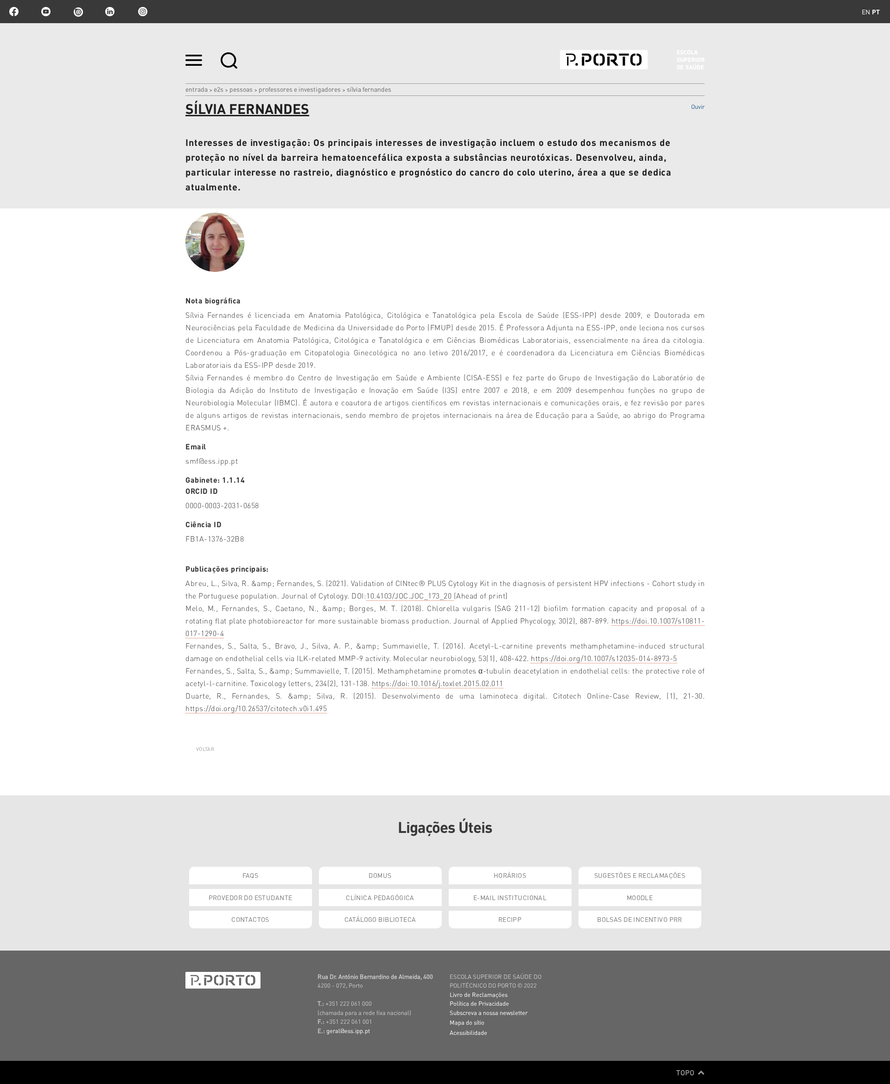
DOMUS (380, 875)
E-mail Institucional (510, 897)
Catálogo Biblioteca (380, 919)
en (866, 11)
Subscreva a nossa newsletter (489, 1012)
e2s (218, 89)
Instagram (141, 11)
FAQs (250, 875)
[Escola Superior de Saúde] (632, 59)
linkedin (109, 11)
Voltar (205, 749)
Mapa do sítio (467, 1022)
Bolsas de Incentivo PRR (639, 919)
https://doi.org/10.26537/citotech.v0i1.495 (256, 708)
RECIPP (510, 919)
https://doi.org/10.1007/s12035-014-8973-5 (604, 658)
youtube (46, 11)
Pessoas (241, 89)
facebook (14, 11)
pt (876, 11)
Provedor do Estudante (250, 897)
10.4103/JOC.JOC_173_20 (410, 595)
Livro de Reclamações (479, 994)
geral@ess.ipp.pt (348, 1030)
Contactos (250, 919)
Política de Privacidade (479, 1003)
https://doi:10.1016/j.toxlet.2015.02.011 (437, 683)
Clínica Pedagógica (380, 897)
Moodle (640, 897)
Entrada (196, 89)
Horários (510, 875)
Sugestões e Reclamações (640, 875)
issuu (78, 11)
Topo (686, 1072)
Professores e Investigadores (300, 89)
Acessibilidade (468, 1032)
